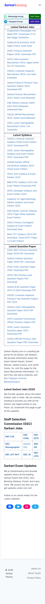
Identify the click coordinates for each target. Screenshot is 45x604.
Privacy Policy (34, 578)
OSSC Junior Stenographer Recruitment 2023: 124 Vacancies (20, 126)
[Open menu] (39, 5)
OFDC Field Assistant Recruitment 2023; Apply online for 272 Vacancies (23, 62)
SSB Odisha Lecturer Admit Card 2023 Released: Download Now (21, 106)
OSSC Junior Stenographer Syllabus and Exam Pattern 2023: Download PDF (20, 153)
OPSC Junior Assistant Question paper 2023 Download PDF (18, 330)
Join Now (35, 16)
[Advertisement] (22, 532)
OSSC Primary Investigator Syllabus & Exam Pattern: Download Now (20, 225)
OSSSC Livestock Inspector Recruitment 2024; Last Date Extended (21, 74)
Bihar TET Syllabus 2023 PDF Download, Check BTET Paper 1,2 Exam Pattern (22, 237)
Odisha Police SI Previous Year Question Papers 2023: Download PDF (22, 86)
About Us (36, 568)
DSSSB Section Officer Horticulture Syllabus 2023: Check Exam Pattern (21, 165)
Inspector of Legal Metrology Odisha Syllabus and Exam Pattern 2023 (21, 202)
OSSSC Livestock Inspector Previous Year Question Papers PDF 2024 (22, 298)
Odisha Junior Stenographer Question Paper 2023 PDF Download (21, 310)
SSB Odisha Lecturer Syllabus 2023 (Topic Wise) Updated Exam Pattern (22, 214)
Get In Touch (34, 573)
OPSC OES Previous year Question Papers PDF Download (19, 278)
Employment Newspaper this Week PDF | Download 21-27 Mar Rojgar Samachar (21, 34)
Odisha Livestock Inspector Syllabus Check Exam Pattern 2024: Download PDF (22, 142)
